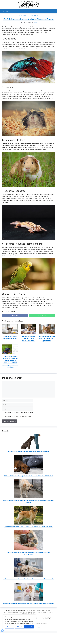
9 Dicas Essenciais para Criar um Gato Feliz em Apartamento (47, 339)
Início (20, 15)
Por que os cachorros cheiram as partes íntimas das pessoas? (28, 451)
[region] (19, 622)
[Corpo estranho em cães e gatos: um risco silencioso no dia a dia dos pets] (28, 472)
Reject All (19, 626)
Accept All (29, 626)
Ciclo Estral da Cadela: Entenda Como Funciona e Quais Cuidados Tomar (28, 527)
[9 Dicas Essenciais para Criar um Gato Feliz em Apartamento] (47, 333)
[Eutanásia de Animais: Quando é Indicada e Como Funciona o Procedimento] (28, 575)
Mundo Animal (26, 15)
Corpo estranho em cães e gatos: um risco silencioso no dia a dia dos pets (28, 476)
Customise (9, 626)
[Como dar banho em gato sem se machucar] (10, 333)
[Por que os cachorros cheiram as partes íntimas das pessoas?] (28, 448)
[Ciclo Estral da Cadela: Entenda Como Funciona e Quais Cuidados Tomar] (28, 523)
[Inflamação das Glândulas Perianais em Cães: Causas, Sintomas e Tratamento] (28, 600)
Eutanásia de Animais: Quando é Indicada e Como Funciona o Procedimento (28, 579)
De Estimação (34, 15)
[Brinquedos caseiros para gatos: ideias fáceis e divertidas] (28, 333)
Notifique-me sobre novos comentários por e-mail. (19, 412)
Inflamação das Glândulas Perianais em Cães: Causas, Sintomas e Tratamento (28, 603)
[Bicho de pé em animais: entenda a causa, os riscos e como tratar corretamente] (28, 549)
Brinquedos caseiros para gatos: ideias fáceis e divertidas (28, 339)
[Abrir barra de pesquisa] (53, 11)
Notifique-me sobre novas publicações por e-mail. (18, 416)
